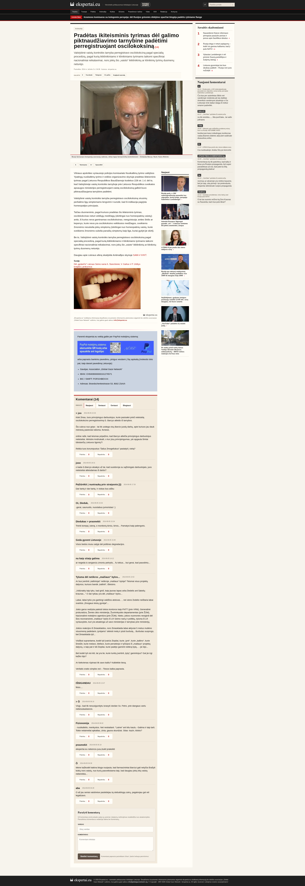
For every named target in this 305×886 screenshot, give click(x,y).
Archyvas (174, 12)
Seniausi (101, 405)
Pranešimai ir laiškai (135, 12)
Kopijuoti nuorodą (119, 75)
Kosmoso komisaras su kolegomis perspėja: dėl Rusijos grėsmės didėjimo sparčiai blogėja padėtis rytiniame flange (143, 17)
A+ (91, 165)
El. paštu (107, 75)
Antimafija (102, 12)
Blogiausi (127, 405)
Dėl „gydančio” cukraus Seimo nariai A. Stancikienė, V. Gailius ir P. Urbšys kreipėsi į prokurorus (107, 265)
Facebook (89, 75)
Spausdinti (98, 165)
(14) (157, 47)
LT (205, 4)
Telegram (98, 75)
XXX (155, 12)
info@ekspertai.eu (120, 320)
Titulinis (75, 12)
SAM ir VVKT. (140, 255)
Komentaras (83, 834)
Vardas (81, 824)
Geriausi (114, 405)
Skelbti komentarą (88, 856)
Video (148, 12)
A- (76, 165)
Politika (93, 12)
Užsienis (122, 12)
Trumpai (84, 12)
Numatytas (83, 165)
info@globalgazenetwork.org (137, 882)
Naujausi (89, 405)
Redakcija (163, 12)
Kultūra (112, 12)
